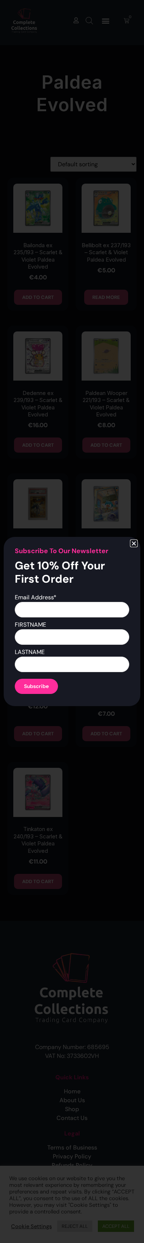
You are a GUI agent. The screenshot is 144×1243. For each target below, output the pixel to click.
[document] (72, 621)
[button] (134, 543)
